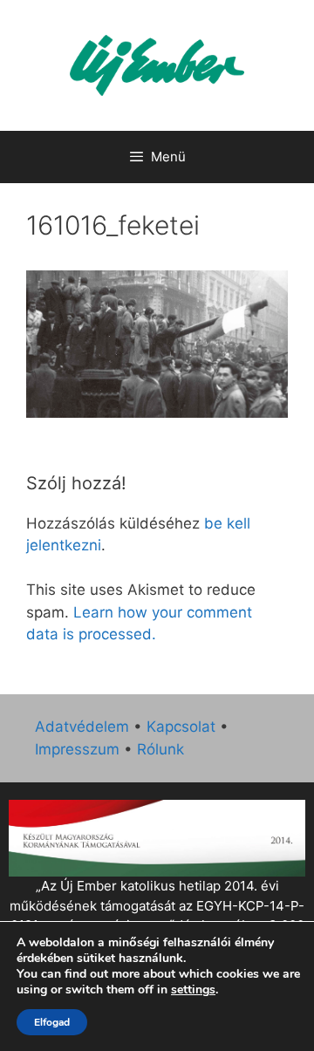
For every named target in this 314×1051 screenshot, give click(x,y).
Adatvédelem (82, 726)
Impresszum (77, 749)
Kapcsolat (181, 726)
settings (193, 990)
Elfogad (52, 1022)
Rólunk (160, 749)
